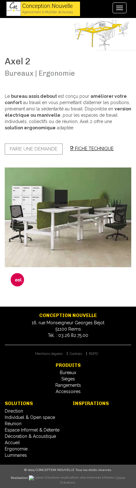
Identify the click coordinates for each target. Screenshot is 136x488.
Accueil (12, 442)
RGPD (93, 354)
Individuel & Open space (30, 417)
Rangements (68, 385)
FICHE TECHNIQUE (94, 148)
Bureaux (68, 372)
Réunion (13, 423)
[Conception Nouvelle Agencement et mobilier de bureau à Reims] (44, 9)
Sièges (68, 378)
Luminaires (16, 455)
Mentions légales (49, 354)
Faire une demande (34, 149)
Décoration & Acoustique (30, 436)
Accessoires (68, 391)
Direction (14, 411)
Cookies (76, 354)
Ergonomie (16, 448)
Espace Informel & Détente (32, 429)
